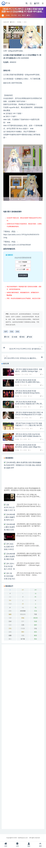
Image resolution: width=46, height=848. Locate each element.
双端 (22, 618)
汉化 (10, 628)
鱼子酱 (23, 639)
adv (35, 589)
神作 (22, 632)
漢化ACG (17, 374)
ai (10, 593)
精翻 (10, 635)
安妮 (11, 331)
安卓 (10, 621)
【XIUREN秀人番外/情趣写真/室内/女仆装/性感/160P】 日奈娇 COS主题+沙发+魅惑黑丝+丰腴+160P (28, 516)
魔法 (10, 639)
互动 (35, 611)
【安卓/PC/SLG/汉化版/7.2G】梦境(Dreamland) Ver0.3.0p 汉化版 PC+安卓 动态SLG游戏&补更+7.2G (29, 536)
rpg (23, 607)
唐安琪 (35, 618)
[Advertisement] (23, 737)
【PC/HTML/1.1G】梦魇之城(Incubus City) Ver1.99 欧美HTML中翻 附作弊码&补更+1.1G (28, 497)
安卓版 (8, 15)
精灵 (35, 632)
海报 (22, 337)
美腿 (22, 635)
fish (10, 600)
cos (10, 596)
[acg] (3, 15)
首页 (13, 22)
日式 (10, 625)
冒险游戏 (22, 614)
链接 (30, 337)
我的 (28, 846)
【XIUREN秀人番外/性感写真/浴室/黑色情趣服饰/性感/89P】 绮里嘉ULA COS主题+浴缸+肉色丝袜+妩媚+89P (22, 490)
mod (10, 603)
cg (35, 593)
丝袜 (10, 611)
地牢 (5, 331)
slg (35, 607)
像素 (10, 614)
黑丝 (35, 639)
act (23, 589)
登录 (37, 3)
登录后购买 (23, 275)
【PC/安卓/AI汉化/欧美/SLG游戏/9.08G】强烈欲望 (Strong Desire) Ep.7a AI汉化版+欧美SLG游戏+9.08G (27, 393)
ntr (23, 603)
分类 (17, 846)
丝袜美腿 (22, 611)
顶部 (40, 846)
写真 (35, 614)
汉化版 (23, 628)
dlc (35, 596)
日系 (22, 625)
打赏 (7, 337)
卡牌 (10, 618)
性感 (35, 621)
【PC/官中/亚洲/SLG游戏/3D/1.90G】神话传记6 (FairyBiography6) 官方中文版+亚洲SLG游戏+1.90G (29, 414)
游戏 (17, 331)
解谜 (35, 635)
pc (10, 607)
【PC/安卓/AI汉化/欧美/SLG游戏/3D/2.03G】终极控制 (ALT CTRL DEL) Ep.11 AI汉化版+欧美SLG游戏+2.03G (29, 404)
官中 (22, 621)
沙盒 (35, 628)
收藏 (15, 337)
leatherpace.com (23, 837)
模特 (35, 625)
